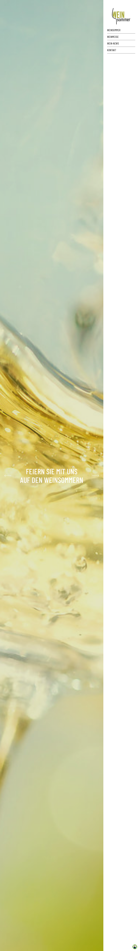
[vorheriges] (8, 475)
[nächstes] (96, 475)
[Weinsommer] (121, 16)
